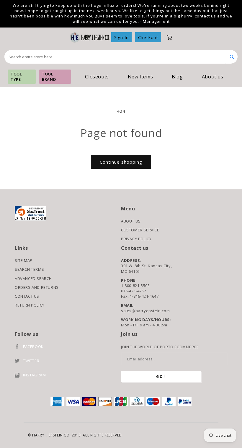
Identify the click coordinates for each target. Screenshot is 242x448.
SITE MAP (23, 260)
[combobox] (115, 57)
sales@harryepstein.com (145, 310)
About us (212, 76)
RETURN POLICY (30, 305)
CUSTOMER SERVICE (140, 230)
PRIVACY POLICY (136, 238)
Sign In (121, 37)
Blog (177, 76)
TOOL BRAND (49, 76)
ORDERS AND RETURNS (37, 287)
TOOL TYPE (16, 76)
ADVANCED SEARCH (33, 278)
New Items (140, 76)
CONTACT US (27, 296)
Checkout (148, 37)
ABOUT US (131, 221)
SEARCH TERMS (29, 269)
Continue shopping (121, 162)
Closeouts (97, 76)
